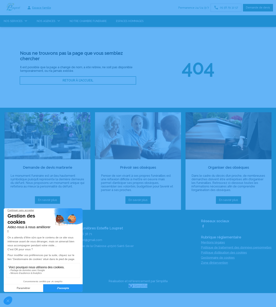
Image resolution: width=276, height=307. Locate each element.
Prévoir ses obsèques (138, 167)
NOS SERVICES (13, 21)
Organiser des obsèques (228, 167)
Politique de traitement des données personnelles (236, 247)
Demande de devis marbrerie (47, 167)
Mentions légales (213, 242)
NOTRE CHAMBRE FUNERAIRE (88, 21)
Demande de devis (258, 7)
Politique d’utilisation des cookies (224, 252)
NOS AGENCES (46, 21)
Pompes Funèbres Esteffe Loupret (94, 228)
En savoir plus (49, 201)
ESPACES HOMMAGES (130, 21)
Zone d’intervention (214, 263)
